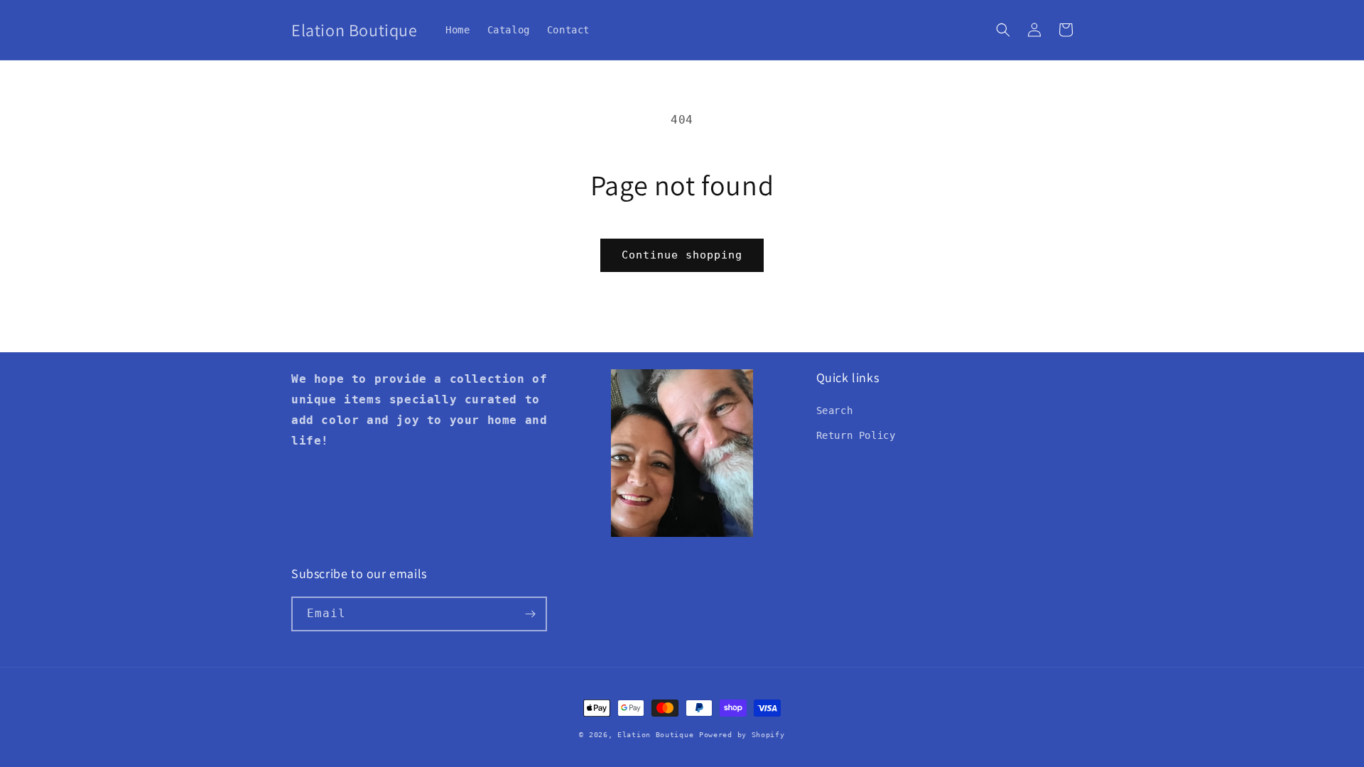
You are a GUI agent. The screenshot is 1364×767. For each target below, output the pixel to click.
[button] (1003, 29)
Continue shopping (682, 255)
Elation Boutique (655, 735)
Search (834, 410)
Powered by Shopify (742, 735)
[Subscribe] (530, 614)
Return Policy (856, 435)
